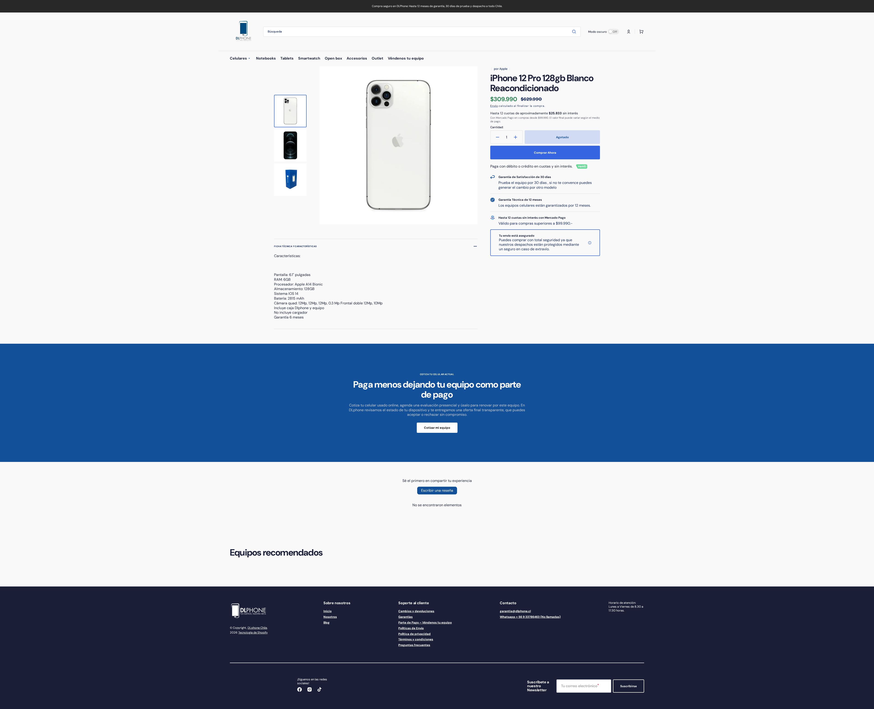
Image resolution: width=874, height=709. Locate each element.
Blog (326, 622)
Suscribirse (628, 686)
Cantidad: (496, 127)
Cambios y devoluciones (416, 611)
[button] (629, 32)
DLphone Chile (257, 628)
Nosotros (330, 617)
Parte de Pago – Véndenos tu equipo (425, 622)
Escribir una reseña (437, 490)
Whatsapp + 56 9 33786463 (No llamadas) (530, 617)
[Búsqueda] (575, 32)
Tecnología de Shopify (253, 632)
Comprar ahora (545, 153)
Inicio (327, 611)
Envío (494, 106)
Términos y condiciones (415, 639)
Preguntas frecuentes (414, 645)
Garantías (405, 617)
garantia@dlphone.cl (515, 611)
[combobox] (422, 32)
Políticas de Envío (411, 628)
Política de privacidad (414, 634)
